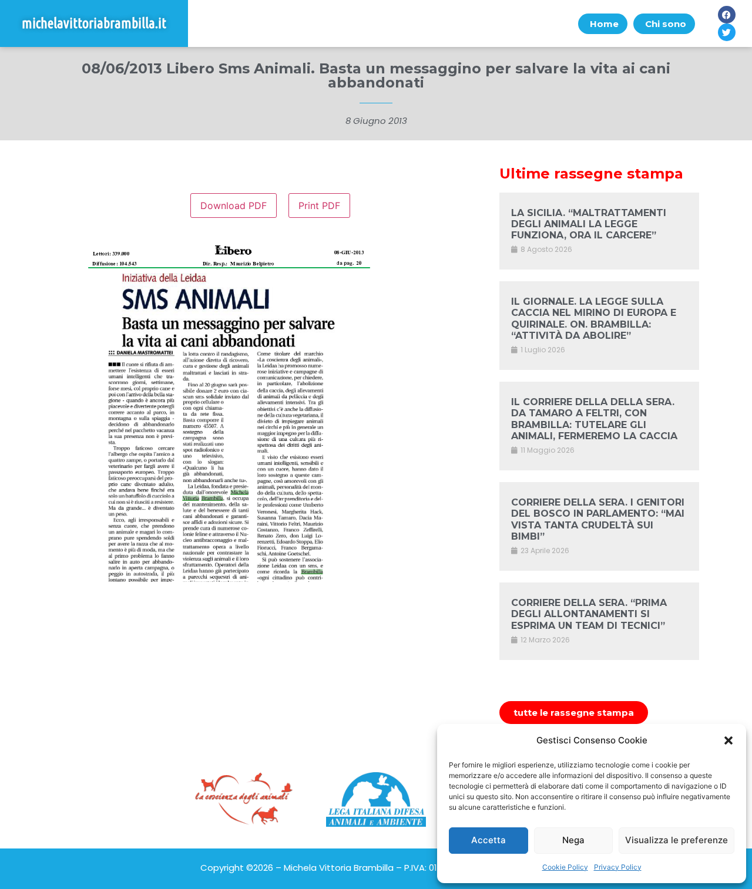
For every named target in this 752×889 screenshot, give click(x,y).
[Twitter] (727, 32)
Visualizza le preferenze (676, 840)
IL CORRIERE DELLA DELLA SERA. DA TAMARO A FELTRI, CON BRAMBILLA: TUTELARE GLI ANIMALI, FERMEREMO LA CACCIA (594, 419)
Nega (573, 840)
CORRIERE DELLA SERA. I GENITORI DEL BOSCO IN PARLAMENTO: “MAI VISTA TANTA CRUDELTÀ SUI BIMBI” (597, 519)
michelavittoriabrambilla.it (94, 23)
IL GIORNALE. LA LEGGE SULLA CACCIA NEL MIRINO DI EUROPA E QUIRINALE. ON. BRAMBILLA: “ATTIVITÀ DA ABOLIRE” (593, 318)
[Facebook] (727, 14)
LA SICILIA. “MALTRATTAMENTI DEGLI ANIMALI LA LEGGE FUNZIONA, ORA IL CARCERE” (588, 224)
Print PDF (319, 205)
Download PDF (233, 205)
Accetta (488, 840)
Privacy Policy (618, 867)
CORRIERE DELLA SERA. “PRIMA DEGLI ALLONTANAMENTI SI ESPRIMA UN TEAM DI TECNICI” (589, 614)
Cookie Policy (565, 867)
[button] (728, 740)
